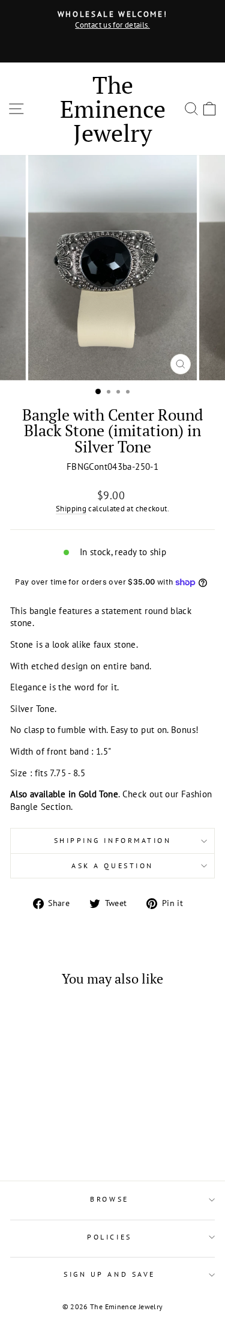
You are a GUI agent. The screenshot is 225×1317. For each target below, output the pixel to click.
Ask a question (112, 865)
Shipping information (113, 840)
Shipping (71, 508)
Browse (109, 1198)
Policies (109, 1236)
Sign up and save (109, 1274)
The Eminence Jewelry (113, 108)
